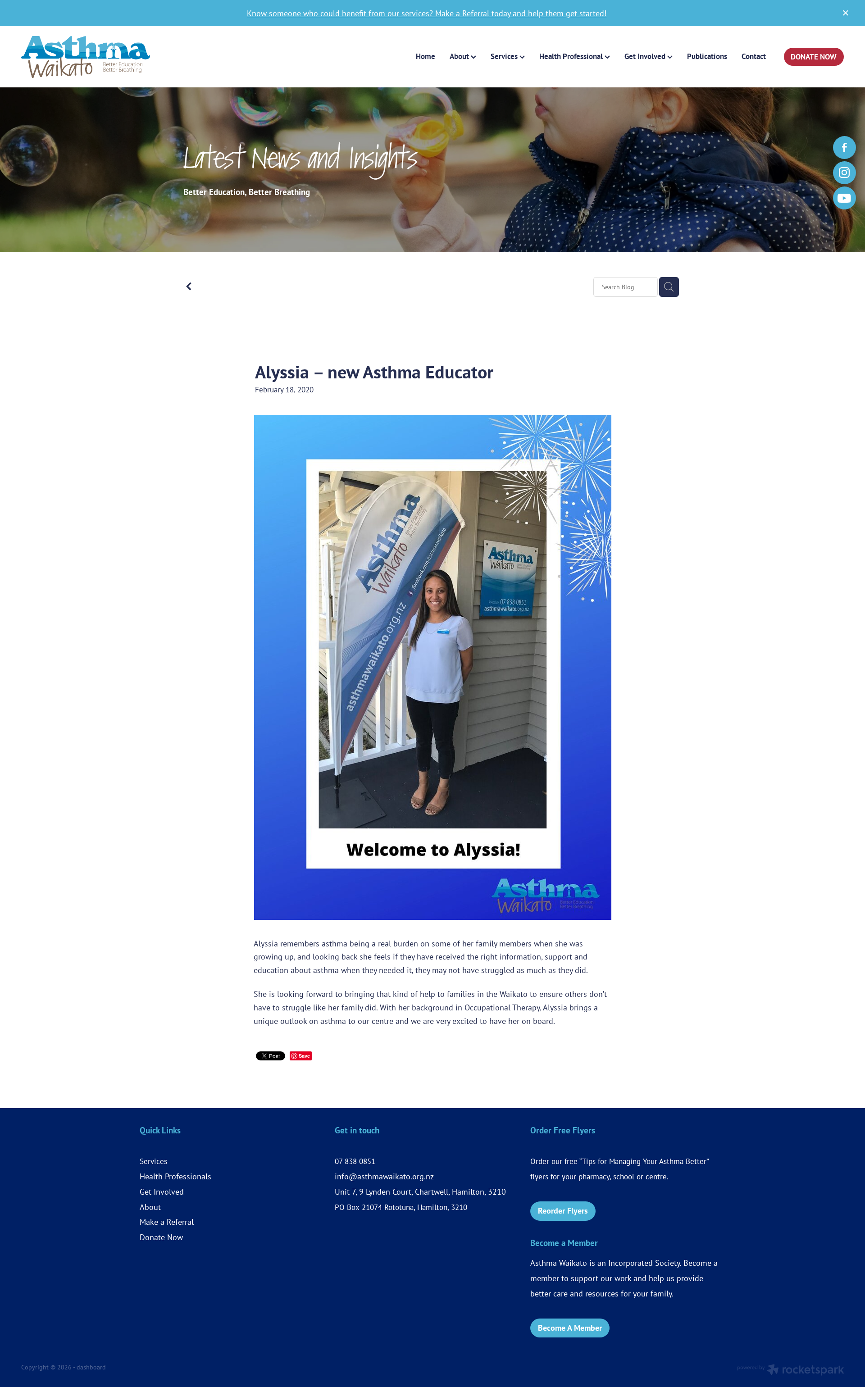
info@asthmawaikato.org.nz (384, 1176)
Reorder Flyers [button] (563, 1210)
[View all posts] (188, 288)
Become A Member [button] (570, 1328)
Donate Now (161, 1237)
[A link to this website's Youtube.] (844, 197)
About (150, 1207)
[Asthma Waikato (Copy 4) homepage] (103, 57)
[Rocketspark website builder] (790, 1371)
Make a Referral (167, 1222)
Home (425, 56)
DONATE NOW (814, 57)
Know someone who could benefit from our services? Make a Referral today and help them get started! (426, 13)
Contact (754, 56)
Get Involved (162, 1191)
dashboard (91, 1367)
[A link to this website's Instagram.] (844, 172)
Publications (707, 56)
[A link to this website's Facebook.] (844, 147)
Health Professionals (175, 1176)
